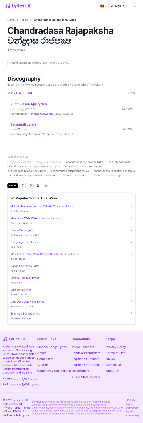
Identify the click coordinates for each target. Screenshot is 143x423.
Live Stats (87, 377)
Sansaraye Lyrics (21, 289)
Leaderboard (81, 371)
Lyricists (42, 365)
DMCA (110, 359)
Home (11, 19)
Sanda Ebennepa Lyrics (25, 265)
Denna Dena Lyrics (22, 230)
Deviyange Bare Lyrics (24, 242)
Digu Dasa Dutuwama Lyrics (27, 301)
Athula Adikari (18, 270)
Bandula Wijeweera (41, 113)
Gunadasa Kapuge (21, 318)
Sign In (119, 5)
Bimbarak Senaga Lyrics (25, 313)
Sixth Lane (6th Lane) (22, 223)
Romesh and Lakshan (22, 306)
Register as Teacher (86, 359)
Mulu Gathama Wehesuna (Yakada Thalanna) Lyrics (42, 206)
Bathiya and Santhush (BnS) (25, 235)
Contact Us (114, 365)
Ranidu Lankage (19, 294)
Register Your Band (85, 365)
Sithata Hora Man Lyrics (25, 277)
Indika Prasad (18, 258)
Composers (45, 359)
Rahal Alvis (16, 282)
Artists (24, 19)
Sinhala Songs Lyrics (52, 347)
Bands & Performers (86, 353)
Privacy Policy (116, 347)
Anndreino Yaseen (40, 134)
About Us (112, 371)
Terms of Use (115, 353)
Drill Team (16, 247)
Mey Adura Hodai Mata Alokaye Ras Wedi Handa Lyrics (44, 254)
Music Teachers (83, 347)
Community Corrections (54, 371)
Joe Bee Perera (19, 211)
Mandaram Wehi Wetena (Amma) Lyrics (34, 218)
